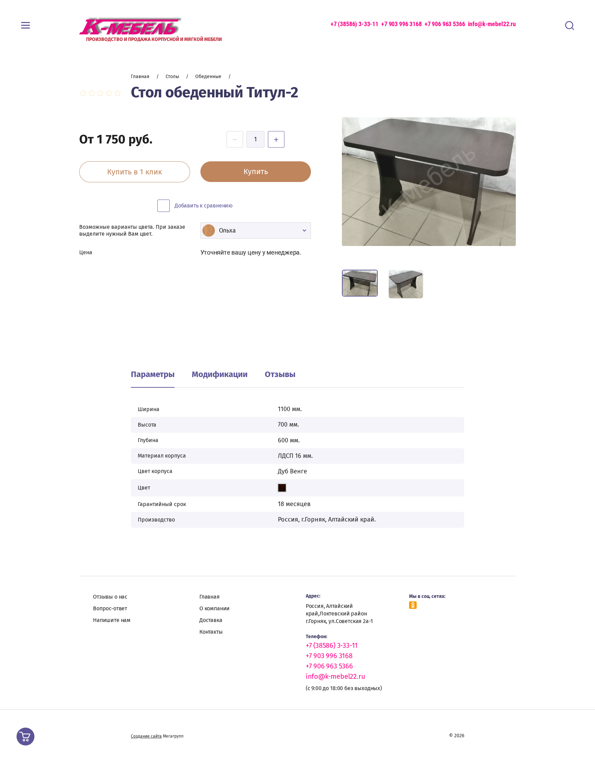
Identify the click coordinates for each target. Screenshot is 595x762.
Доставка (210, 620)
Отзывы (280, 374)
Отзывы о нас (110, 596)
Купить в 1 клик (134, 171)
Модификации (220, 374)
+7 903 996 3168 (401, 24)
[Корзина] (25, 736)
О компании (214, 608)
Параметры (153, 374)
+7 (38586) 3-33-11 (354, 24)
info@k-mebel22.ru (492, 24)
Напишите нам (112, 620)
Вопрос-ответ (110, 608)
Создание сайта (146, 736)
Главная (209, 596)
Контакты (211, 632)
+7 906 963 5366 (445, 24)
